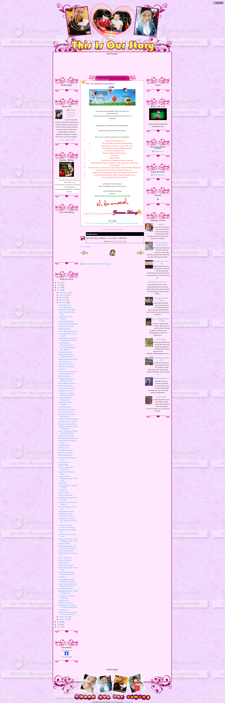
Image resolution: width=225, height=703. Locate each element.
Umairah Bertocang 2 (65, 352)
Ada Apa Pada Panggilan (66, 321)
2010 (59, 290)
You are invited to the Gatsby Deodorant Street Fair (68, 372)
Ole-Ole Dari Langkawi (66, 565)
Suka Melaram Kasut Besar (67, 309)
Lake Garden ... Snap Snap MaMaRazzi (67, 597)
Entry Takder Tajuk (65, 407)
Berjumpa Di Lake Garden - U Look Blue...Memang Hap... (68, 606)
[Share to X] (112, 221)
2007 (59, 627)
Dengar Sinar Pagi (64, 329)
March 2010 (63, 302)
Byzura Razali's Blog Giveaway (65, 403)
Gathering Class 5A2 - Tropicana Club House (67, 526)
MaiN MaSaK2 (161, 339)
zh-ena (72, 110)
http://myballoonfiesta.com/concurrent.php (116, 196)
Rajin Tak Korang (64, 493)
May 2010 (62, 297)
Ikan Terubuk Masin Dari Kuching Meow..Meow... (67, 573)
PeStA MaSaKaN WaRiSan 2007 (161, 359)
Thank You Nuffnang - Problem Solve (66, 399)
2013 (59, 283)
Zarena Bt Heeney (66, 650)
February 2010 (64, 617)
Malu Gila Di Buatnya (66, 386)
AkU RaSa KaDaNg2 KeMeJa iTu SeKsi (161, 244)
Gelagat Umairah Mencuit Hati (68, 419)
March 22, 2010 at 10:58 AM (115, 241)
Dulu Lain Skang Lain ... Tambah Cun (66, 468)
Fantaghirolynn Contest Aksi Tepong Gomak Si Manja (68, 339)
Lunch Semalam (64, 462)
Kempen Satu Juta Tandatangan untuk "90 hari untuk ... (68, 478)
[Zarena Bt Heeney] (66, 655)
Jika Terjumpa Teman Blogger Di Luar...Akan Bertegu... (68, 613)
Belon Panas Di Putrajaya (67, 366)
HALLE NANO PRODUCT (161, 378)
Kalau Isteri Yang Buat (66, 453)
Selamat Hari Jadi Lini (66, 455)
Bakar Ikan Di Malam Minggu (68, 438)
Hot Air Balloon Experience (67, 383)
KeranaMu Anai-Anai (65, 450)
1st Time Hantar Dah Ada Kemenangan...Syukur (67, 580)
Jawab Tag (62, 369)
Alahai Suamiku (64, 563)
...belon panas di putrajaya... (127, 223)
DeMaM (161, 224)
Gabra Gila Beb (63, 465)
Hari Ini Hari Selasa (65, 376)
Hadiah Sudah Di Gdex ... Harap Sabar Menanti (67, 355)
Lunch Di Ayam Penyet (66, 412)
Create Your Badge (66, 657)
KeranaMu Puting (64, 445)
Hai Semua (62, 577)
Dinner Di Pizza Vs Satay (66, 364)
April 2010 (62, 300)
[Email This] (109, 221)
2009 (59, 622)
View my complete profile (66, 140)
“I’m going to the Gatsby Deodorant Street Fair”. (67, 394)
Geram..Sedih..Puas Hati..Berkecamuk (65, 306)
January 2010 (63, 619)
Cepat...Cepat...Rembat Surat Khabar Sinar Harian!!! (68, 585)
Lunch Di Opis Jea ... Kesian (67, 421)
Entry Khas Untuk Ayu (66, 588)
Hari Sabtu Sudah (64, 543)
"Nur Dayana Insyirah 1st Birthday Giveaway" (66, 379)
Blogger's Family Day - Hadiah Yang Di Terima (68, 592)
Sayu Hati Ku (63, 610)
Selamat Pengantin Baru (66, 511)
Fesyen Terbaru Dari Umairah (68, 331)
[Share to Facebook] (115, 221)
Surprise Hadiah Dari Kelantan (68, 324)
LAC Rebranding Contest (67, 388)
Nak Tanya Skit (63, 448)
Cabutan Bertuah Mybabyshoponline (66, 344)
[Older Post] (140, 255)
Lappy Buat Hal (64, 600)
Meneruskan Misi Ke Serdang (68, 359)
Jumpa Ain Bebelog (65, 362)
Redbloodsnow (92, 234)
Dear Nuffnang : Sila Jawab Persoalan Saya (67, 415)
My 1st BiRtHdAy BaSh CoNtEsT (161, 320)
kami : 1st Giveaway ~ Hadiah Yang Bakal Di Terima (68, 432)
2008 (59, 624)
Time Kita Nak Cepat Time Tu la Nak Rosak (68, 427)
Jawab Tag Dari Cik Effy (66, 326)
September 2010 (64, 292)
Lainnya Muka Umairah (66, 550)
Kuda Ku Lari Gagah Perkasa (68, 424)
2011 (59, 287)
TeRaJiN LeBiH (161, 397)
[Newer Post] (84, 255)
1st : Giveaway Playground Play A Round (67, 348)
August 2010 (63, 295)
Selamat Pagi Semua (65, 560)
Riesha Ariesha (128, 702)
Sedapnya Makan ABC (66, 495)
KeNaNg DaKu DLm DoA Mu (157, 282)
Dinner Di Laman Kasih (66, 436)
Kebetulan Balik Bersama (67, 409)
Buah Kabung (63, 490)
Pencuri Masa (63, 483)
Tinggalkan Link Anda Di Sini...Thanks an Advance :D (68, 520)
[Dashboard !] (218, 3)
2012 (59, 285)
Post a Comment (86, 246)
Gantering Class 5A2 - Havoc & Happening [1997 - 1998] (68, 540)
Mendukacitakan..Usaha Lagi (161, 262)
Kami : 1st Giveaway (65, 558)
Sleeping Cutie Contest (66, 391)
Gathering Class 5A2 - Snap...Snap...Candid (66, 515)
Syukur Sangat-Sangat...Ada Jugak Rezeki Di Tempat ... (68, 547)
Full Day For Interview (66, 603)
